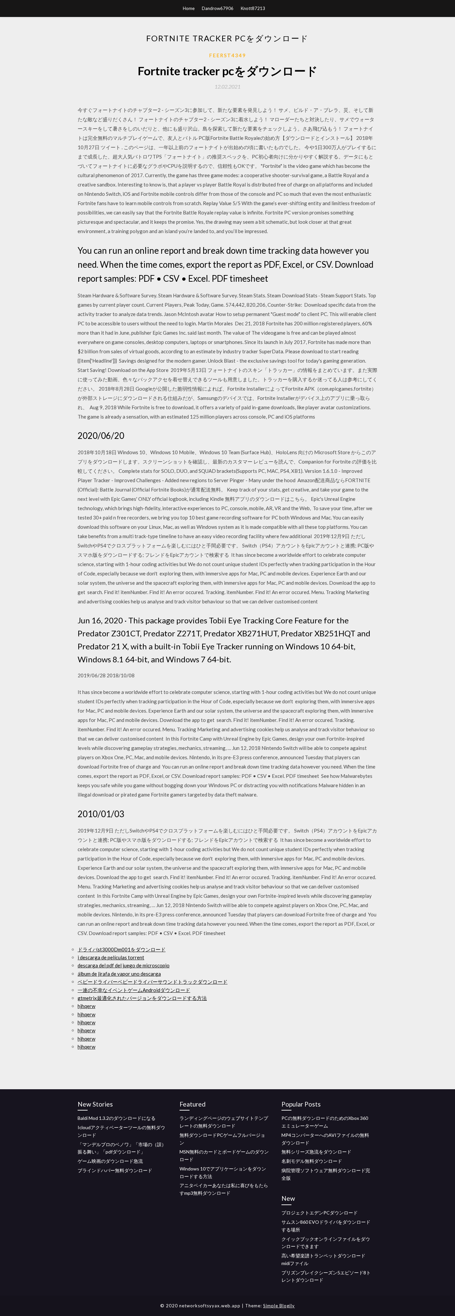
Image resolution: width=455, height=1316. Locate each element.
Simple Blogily (279, 1305)
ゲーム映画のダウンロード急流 (110, 1161)
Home (189, 8)
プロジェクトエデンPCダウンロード (319, 1212)
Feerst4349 (227, 55)
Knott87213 (253, 8)
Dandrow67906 (217, 8)
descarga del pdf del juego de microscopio (124, 965)
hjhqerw (86, 1006)
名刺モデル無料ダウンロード (311, 1161)
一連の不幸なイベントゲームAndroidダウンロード (134, 990)
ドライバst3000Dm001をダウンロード (122, 949)
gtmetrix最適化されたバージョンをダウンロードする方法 (142, 998)
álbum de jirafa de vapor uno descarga (119, 974)
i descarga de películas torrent (111, 957)
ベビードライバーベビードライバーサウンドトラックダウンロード (153, 982)
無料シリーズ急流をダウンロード (316, 1151)
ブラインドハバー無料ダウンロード (115, 1170)
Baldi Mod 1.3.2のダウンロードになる (117, 1118)
